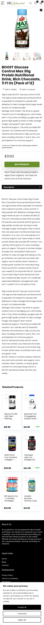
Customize (22, 613)
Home (4, 559)
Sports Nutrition (7, 148)
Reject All (22, 620)
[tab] (22, 187)
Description (9, 187)
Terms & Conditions (10, 578)
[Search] (30, 3)
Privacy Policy (7, 575)
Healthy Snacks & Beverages (20, 146)
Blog (3, 562)
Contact (5, 565)
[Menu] (3, 3)
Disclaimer (6, 582)
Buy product (22, 164)
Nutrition (34, 146)
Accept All (22, 607)
